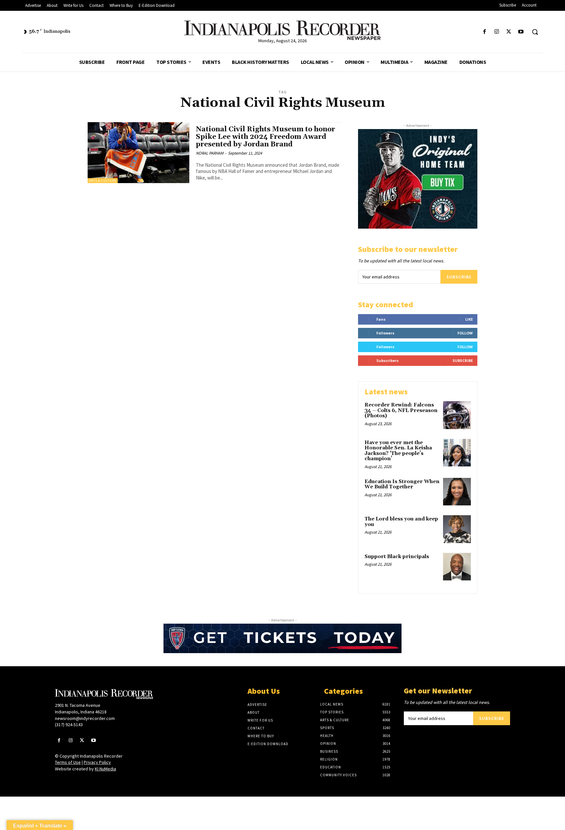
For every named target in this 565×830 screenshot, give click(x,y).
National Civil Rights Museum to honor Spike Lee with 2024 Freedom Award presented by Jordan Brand (265, 137)
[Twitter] (509, 32)
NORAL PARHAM (209, 153)
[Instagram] (496, 32)
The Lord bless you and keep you (401, 522)
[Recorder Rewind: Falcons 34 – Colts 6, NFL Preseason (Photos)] (457, 415)
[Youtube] (521, 32)
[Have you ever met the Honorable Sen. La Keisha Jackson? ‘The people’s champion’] (457, 453)
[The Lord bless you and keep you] (457, 529)
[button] (535, 32)
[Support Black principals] (457, 567)
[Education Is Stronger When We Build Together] (457, 492)
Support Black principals (397, 557)
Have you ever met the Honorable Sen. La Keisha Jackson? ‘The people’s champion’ (398, 451)
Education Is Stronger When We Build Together (402, 484)
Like (469, 319)
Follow (465, 332)
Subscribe (458, 277)
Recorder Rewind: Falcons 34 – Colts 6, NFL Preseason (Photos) (401, 410)
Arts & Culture (102, 181)
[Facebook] (484, 32)
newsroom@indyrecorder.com (85, 718)
